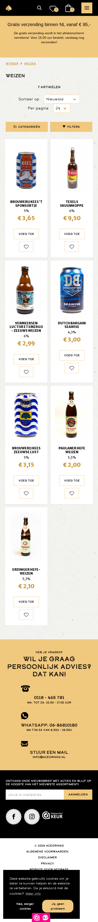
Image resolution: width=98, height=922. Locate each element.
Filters (73, 127)
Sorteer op (28, 99)
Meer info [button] (33, 893)
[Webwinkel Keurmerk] (52, 817)
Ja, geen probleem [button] (58, 906)
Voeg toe (26, 234)
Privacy (47, 863)
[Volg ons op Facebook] (14, 817)
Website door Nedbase (49, 869)
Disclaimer (47, 857)
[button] (39, 7)
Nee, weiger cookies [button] (25, 906)
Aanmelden (78, 794)
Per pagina (38, 108)
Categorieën (29, 127)
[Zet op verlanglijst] (26, 246)
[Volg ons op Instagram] (32, 817)
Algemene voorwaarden (47, 851)
